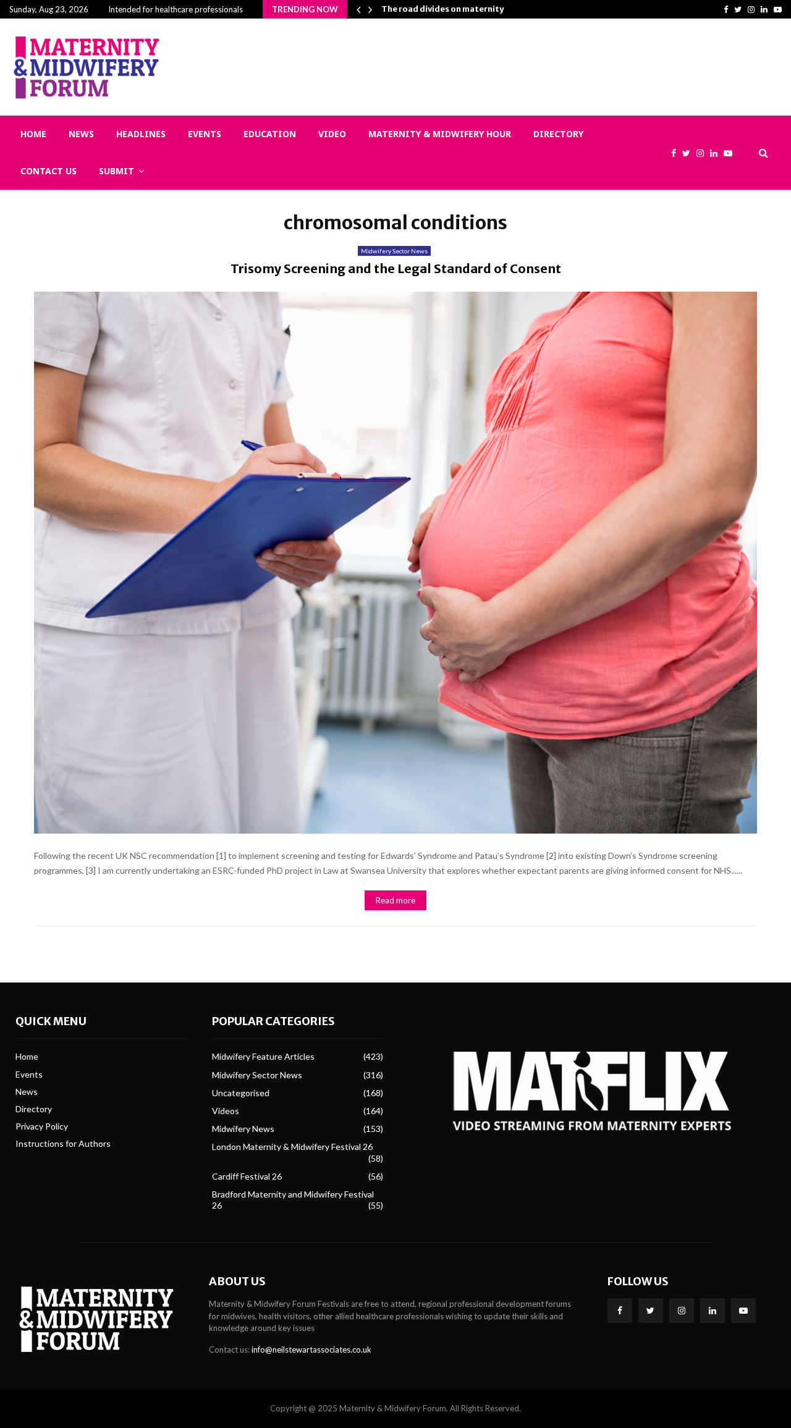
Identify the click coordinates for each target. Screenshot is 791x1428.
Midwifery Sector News (394, 251)
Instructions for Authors (63, 1143)
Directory (558, 134)
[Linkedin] (717, 152)
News (81, 134)
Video (332, 134)
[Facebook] (676, 152)
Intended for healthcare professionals (175, 9)
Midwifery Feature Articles (263, 1056)
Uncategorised (240, 1093)
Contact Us (48, 171)
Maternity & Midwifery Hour (439, 134)
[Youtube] (731, 152)
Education (269, 134)
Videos (225, 1110)
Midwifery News (243, 1128)
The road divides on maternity (442, 9)
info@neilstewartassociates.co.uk (311, 1349)
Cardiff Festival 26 (247, 1176)
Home (33, 134)
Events (204, 134)
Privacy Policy (41, 1126)
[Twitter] (689, 152)
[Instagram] (703, 152)
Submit (116, 171)
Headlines (141, 134)
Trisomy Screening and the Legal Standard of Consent (396, 268)
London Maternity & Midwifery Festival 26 (292, 1146)
